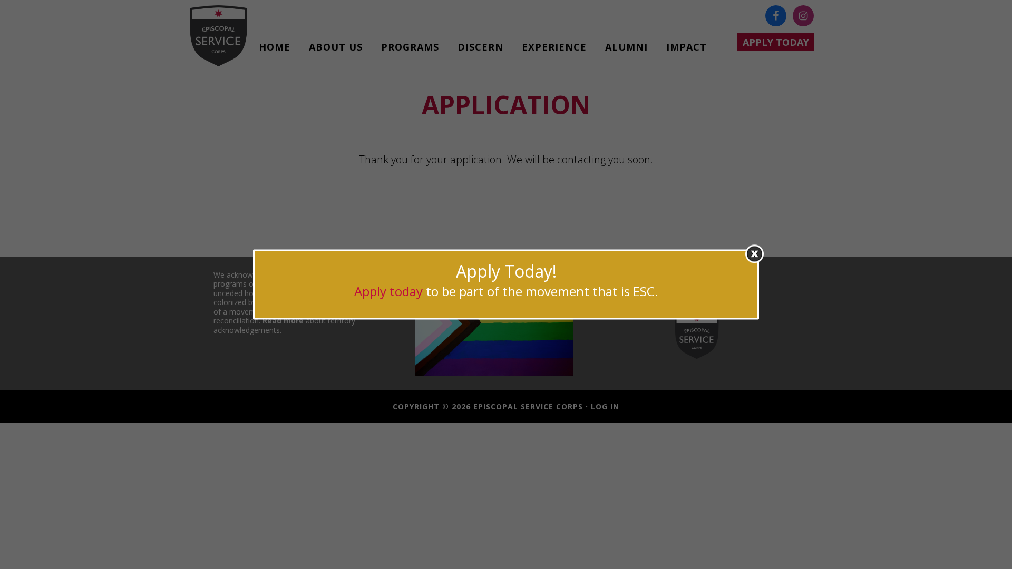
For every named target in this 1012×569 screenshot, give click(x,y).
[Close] (754, 253)
